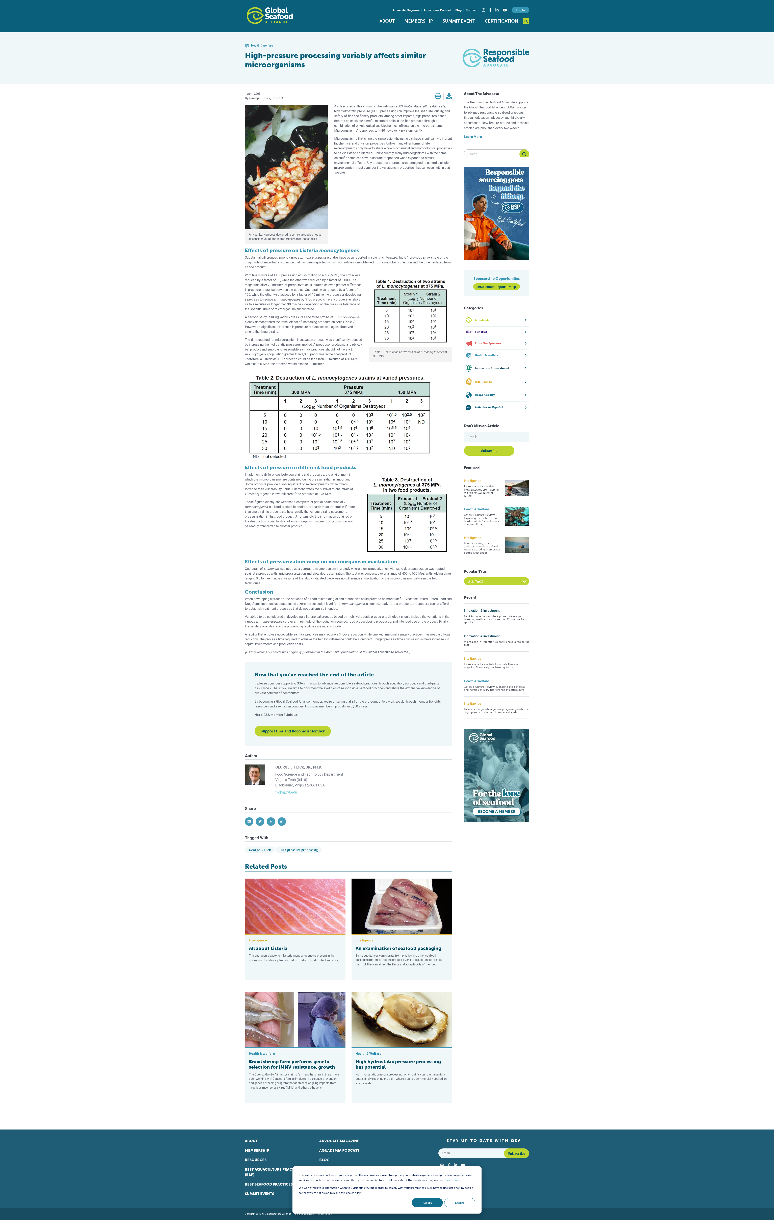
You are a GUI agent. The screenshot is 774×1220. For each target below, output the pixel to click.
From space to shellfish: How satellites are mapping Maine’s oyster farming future (481, 491)
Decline (460, 1202)
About (387, 21)
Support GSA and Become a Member (293, 731)
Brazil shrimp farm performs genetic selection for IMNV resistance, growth (292, 1064)
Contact (471, 10)
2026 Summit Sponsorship (496, 286)
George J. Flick (260, 850)
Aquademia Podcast (437, 10)
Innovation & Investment (482, 611)
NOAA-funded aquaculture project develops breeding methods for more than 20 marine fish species (494, 619)
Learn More (473, 137)
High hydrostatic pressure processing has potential (398, 1064)
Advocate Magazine (406, 10)
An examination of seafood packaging (398, 948)
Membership (418, 21)
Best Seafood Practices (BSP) (274, 1184)
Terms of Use (324, 1214)
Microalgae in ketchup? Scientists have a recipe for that (496, 643)
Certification (501, 21)
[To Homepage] (269, 15)
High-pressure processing (299, 850)
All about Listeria (268, 948)
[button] (438, 96)
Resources (255, 1160)
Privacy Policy (452, 1180)
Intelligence (472, 481)
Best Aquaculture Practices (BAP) (273, 1172)
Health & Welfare (476, 509)
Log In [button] (520, 10)
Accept (427, 1202)
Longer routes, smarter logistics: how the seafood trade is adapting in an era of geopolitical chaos (482, 548)
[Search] (524, 154)
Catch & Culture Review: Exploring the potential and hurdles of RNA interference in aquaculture (482, 519)
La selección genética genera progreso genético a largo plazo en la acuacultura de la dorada (496, 711)
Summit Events (259, 1194)
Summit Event (459, 21)
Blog (458, 10)
